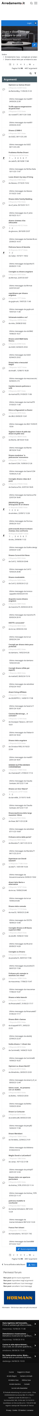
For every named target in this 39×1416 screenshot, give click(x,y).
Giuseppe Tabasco (18, 722)
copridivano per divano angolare (18, 294)
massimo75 (15, 607)
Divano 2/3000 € (15, 130)
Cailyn (13, 256)
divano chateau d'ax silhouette (17, 221)
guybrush (15, 301)
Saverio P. (30, 706)
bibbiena (29, 1147)
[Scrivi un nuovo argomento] (34, 45)
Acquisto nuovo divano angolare (18, 600)
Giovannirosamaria (16, 877)
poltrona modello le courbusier (17, 1202)
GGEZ (13, 137)
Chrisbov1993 (16, 746)
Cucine (11, 1372)
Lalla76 (13, 161)
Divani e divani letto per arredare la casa (21, 59)
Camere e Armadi (26, 1376)
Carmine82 (15, 1050)
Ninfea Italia (31, 169)
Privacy (8, 1410)
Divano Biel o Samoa (17, 1019)
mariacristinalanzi (18, 1209)
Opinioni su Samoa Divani (19, 85)
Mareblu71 (15, 843)
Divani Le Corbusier (17, 1112)
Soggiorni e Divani (23, 1372)
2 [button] (13, 64)
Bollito (13, 1096)
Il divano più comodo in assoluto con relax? (18, 974)
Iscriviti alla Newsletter (20, 1388)
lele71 (13, 867)
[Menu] (35, 3)
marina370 (15, 394)
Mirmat (14, 278)
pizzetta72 (15, 958)
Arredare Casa (13, 1380)
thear (13, 821)
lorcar (13, 629)
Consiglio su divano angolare (21, 272)
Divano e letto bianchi (18, 997)
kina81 (13, 370)
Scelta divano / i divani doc (20, 1044)
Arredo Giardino (15, 1384)
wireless (14, 513)
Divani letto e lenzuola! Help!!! (18, 363)
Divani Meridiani (15, 1133)
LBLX (13, 416)
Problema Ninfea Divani (18, 152)
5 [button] (24, 64)
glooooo (14, 231)
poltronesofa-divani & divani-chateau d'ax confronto (21, 530)
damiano (14, 652)
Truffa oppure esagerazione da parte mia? (20, 107)
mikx (13, 323)
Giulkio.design (32, 547)
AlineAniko (15, 1072)
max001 (29, 99)
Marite (13, 440)
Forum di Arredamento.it (13, 3)
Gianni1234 (15, 463)
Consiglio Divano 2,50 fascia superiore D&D (20, 929)
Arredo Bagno (12, 1376)
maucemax (15, 981)
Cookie (14, 1410)
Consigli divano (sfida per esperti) (19, 669)
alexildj (29, 1036)
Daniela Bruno (32, 239)
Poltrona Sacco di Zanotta (19, 247)
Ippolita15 (30, 264)
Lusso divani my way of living (21, 177)
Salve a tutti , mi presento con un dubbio (19, 1089)
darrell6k (14, 797)
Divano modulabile (16, 577)
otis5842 (29, 331)
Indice (4, 54)
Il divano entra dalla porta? (20, 837)
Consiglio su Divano (17, 952)
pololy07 (29, 1169)
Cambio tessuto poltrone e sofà (20, 387)
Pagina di (17, 68)
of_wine (14, 205)
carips (13, 1162)
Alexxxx (14, 183)
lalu (12, 539)
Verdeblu (14, 1140)
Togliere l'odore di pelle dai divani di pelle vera (20, 433)
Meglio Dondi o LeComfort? (20, 1155)
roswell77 (15, 115)
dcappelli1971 (16, 1025)
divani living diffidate (17, 692)
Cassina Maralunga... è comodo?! (18, 715)
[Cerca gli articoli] (31, 3)
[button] (34, 64)
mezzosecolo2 (32, 378)
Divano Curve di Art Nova (19, 555)
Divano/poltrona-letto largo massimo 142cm (20, 814)
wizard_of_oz (31, 1080)
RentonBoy (15, 91)
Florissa (29, 521)
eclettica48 (15, 1118)
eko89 (13, 936)
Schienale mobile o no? (18, 317)
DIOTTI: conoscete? (16, 623)
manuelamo (15, 1234)
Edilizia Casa (26, 1380)
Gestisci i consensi (26, 1410)
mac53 (13, 912)
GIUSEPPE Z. (16, 698)
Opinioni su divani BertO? (19, 1066)
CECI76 (29, 920)
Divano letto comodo (17, 906)
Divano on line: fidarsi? (18, 789)
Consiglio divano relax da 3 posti (20, 480)
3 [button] (17, 64)
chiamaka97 (15, 773)
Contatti (27, 1384)
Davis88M (30, 1241)
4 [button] (20, 64)
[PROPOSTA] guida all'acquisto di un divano (19, 503)
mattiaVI (14, 676)
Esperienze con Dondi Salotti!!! (17, 859)
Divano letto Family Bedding (20, 199)
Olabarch (30, 732)
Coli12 (13, 561)
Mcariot (29, 944)
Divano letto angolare (18, 740)
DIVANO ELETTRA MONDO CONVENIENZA (19, 766)
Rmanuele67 (16, 1003)
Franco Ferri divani (16, 1227)
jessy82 (29, 1125)
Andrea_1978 (16, 1185)
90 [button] (30, 64)
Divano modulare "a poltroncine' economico (18, 456)
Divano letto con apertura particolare (19, 1178)
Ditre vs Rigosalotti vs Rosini (20, 410)
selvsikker (30, 684)
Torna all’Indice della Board (14, 1264)
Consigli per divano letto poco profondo (21, 645)
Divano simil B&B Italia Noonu (18, 340)
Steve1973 (17, 39)
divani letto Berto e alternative (17, 883)
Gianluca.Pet (16, 487)
